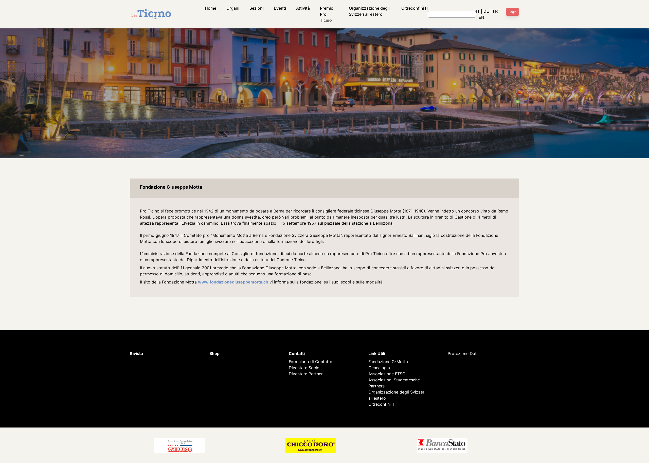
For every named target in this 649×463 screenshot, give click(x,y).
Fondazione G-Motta (388, 361)
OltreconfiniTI (414, 8)
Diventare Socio (304, 367)
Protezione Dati (463, 353)
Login (512, 12)
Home (210, 8)
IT (478, 11)
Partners (376, 385)
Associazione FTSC (386, 373)
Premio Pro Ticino (326, 14)
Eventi (280, 8)
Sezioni (256, 8)
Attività (303, 8)
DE (486, 11)
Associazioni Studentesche (394, 379)
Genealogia (379, 367)
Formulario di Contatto (310, 361)
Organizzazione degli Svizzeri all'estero (369, 11)
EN (481, 17)
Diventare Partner (306, 373)
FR (495, 11)
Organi (232, 8)
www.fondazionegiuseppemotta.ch (233, 281)
